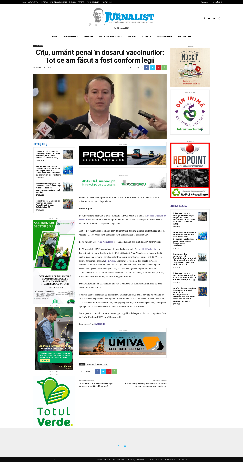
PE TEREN (159, 460)
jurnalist (99, 364)
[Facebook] (204, 18)
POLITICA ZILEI (184, 460)
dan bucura (90, 364)
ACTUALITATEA (38, 46)
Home (99, 460)
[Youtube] (214, 18)
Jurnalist (39, 67)
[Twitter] (209, 18)
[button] (219, 18)
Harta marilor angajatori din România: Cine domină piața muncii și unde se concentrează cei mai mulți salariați (48, 187)
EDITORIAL (121, 460)
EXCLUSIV (150, 460)
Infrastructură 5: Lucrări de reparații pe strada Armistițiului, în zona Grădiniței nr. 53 (48, 204)
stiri (105, 364)
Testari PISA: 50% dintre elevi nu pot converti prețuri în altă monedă (96, 384)
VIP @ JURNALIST (170, 460)
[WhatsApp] (164, 67)
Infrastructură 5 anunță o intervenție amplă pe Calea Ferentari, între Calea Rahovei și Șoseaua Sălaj (48, 154)
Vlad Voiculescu (105, 241)
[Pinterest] (158, 67)
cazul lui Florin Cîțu (147, 248)
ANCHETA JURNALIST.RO (136, 460)
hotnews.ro (110, 260)
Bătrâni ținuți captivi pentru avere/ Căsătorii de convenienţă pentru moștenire (146, 384)
